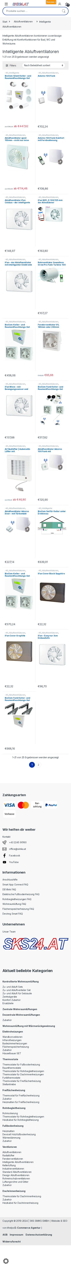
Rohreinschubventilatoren (16, 1178)
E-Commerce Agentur (27, 1227)
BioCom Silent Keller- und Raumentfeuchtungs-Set (18, 77)
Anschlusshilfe (10, 879)
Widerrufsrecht (11, 1241)
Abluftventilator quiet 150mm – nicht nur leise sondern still (17, 140)
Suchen (63, 11)
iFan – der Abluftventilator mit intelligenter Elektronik (18, 263)
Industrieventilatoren (13, 1168)
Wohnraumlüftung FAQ (14, 904)
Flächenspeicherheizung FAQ (18, 908)
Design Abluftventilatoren (15, 1175)
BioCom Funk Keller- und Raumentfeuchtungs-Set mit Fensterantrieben (17, 700)
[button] (6, 1261)
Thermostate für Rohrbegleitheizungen (23, 1071)
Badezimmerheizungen (14, 1043)
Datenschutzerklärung (39, 1234)
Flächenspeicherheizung (15, 1046)
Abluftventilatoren (23, 21)
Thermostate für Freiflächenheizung (21, 1081)
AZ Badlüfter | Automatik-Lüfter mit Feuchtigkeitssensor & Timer (18, 452)
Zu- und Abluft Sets (12, 986)
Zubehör (7, 1020)
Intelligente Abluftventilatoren (13, 74)
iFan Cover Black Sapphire (51, 573)
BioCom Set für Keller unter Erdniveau (52, 512)
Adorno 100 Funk (46, 76)
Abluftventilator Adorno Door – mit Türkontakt (17, 512)
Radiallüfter (8, 1155)
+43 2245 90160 (18, 842)
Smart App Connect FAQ (15, 884)
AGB (5, 1234)
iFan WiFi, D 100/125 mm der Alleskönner (50, 201)
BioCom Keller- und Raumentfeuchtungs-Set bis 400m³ (17, 327)
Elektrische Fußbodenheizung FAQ (20, 894)
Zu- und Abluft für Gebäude (17, 993)
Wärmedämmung (11, 1137)
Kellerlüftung (9, 1165)
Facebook (14, 855)
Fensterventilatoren (12, 1158)
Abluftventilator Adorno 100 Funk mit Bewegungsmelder (50, 451)
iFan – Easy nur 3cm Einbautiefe (48, 636)
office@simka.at (17, 849)
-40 (6, 73)
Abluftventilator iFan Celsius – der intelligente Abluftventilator (17, 202)
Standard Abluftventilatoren (17, 1171)
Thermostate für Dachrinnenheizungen (23, 1074)
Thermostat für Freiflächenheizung (20, 1095)
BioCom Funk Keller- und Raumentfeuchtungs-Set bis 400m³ (50, 389)
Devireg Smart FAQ (12, 913)
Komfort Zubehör (11, 1000)
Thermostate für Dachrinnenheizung (21, 1196)
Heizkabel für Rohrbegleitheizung (20, 1119)
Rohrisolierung (10, 1113)
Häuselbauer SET (11, 1053)
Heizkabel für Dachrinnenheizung (20, 1202)
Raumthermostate (11, 1067)
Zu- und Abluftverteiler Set (16, 990)
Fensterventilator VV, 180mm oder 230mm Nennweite (48, 327)
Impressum (16, 1234)
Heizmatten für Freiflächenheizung (20, 1102)
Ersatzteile (7, 1003)
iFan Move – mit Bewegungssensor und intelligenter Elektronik (16, 389)
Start (4, 21)
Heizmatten (8, 1131)
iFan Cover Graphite (15, 635)
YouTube (14, 862)
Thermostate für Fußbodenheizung (21, 1064)
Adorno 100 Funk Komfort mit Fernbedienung (51, 139)
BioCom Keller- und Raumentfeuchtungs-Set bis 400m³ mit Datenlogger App (19, 577)
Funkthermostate (11, 1077)
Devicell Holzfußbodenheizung (19, 1134)
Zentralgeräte (9, 996)
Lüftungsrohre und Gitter (15, 1181)
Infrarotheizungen (11, 1040)
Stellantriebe (9, 1084)
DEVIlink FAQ (9, 889)
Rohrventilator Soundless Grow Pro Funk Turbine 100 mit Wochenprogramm (52, 264)
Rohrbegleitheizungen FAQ (16, 899)
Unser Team (9, 931)
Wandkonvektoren (12, 1036)
